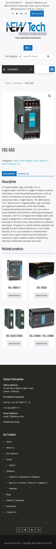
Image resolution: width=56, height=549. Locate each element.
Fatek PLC (44, 160)
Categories (12, 69)
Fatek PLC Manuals (15, 500)
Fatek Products (9, 163)
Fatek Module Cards (28, 160)
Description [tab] (9, 173)
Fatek (15, 160)
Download (11, 506)
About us (10, 447)
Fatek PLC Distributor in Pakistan (24, 476)
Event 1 (12, 465)
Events (9, 459)
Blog (8, 494)
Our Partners (12, 453)
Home (9, 441)
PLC (19, 163)
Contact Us (11, 512)
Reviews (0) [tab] (23, 173)
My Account (37, 13)
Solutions (10, 471)
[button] (52, 69)
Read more (14, 295)
